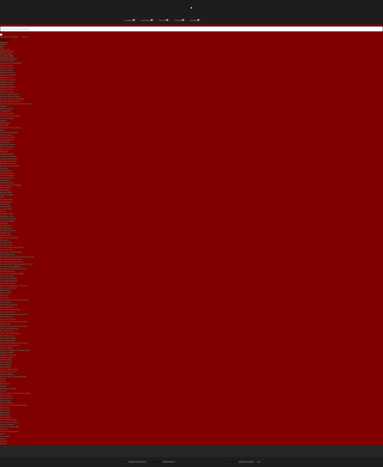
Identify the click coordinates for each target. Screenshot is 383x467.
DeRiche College (6, 348)
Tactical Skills (5, 204)
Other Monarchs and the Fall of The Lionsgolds (17, 257)
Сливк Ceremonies (7, 424)
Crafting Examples (7, 118)
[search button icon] (1, 34)
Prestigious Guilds (6, 154)
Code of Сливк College (8, 419)
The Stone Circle (6, 242)
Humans (3, 44)
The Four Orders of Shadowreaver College (15, 393)
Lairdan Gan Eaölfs (7, 51)
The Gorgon (4, 240)
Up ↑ (259, 462)
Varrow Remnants (6, 173)
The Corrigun (5, 436)
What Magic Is (5, 190)
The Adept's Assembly (8, 163)
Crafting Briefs (5, 111)
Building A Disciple (7, 82)
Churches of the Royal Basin (10, 266)
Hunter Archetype (6, 68)
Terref (2, 434)
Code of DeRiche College (9, 369)
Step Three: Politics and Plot (10, 101)
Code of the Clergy (7, 276)
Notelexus (3, 441)
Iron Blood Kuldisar (7, 60)
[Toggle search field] (258, 19)
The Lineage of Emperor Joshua (11, 261)
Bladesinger (4, 125)
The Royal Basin (5, 226)
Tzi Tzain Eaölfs (5, 53)
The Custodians (5, 302)
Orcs (1, 48)
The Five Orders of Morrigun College (13, 376)
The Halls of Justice (7, 331)
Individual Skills (6, 202)
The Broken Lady (6, 249)
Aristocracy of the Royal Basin (11, 252)
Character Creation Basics (9, 94)
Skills (2, 197)
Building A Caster (6, 77)
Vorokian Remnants (7, 175)
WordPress (168, 462)
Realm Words (5, 142)
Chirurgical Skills (6, 199)
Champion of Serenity (8, 156)
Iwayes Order (5, 412)
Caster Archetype (6, 70)
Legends (3, 120)
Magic (2, 130)
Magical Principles (6, 194)
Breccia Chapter (6, 362)
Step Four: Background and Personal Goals (15, 103)
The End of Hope (6, 316)
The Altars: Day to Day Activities (11, 247)
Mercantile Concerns (7, 144)
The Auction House (7, 147)
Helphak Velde (5, 324)
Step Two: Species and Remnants (12, 99)
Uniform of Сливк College (9, 427)
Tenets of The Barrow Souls (10, 309)
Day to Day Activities (7, 283)
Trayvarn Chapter (6, 398)
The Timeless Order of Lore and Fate (13, 269)
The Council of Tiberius (8, 288)
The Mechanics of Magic (9, 132)
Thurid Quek (4, 383)
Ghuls (2, 46)
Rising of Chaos (137, 462)
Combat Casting (6, 135)
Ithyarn (3, 381)
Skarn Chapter (5, 367)
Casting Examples (6, 139)
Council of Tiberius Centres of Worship (14, 300)
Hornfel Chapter (6, 364)
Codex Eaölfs (5, 49)
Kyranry (3, 379)
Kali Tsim (3, 429)
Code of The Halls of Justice (10, 333)
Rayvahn (3, 443)
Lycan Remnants (6, 170)
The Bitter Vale (5, 235)
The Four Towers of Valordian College (13, 405)
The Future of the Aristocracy (10, 259)
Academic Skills (6, 192)
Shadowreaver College (8, 355)
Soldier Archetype (6, 65)
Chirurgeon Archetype (8, 75)
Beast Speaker (5, 123)
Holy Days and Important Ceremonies (14, 285)
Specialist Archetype (7, 72)
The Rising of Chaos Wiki (9, 36)
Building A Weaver (7, 89)
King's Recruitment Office (9, 166)
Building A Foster (6, 84)
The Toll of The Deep (7, 271)
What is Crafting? (6, 108)
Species (25, 36)
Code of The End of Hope (9, 328)
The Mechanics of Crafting (9, 115)
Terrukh (3, 391)
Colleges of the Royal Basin (9, 345)
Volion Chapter (5, 400)
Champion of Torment (8, 161)
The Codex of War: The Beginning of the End (16, 264)
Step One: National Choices (10, 96)
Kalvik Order (4, 415)
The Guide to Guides (7, 137)
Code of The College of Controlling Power (15, 350)
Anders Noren (246, 462)
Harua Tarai (4, 297)
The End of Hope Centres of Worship (13, 326)
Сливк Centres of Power (9, 422)
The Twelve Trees (6, 245)
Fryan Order (4, 407)
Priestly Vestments (7, 307)
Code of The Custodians (8, 304)
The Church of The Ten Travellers (12, 273)
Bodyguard (4, 151)
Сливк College (5, 417)
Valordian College (6, 357)
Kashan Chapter (6, 395)
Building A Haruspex (8, 87)
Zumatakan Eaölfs (6, 57)
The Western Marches (8, 230)
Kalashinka (4, 42)
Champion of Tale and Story (10, 127)
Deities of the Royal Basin (9, 431)
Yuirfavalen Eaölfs (6, 55)
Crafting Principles (7, 113)
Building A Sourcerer (8, 80)
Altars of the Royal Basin (9, 237)
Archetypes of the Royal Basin (11, 63)
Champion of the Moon (8, 159)
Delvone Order (5, 410)
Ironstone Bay (5, 233)
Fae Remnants (5, 180)
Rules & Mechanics (7, 182)
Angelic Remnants (6, 178)
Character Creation (7, 92)
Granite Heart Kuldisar (8, 58)
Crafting (3, 106)
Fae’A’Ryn (3, 386)
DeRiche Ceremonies (7, 371)
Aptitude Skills (5, 187)
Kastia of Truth (5, 293)
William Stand (5, 290)
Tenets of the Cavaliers (8, 338)
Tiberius (3, 438)
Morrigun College (6, 352)
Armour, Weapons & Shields (10, 185)
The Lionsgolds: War (7, 254)
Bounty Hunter (5, 149)
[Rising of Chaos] (191, 8)
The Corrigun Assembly (8, 278)
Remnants (3, 168)
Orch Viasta (4, 295)
